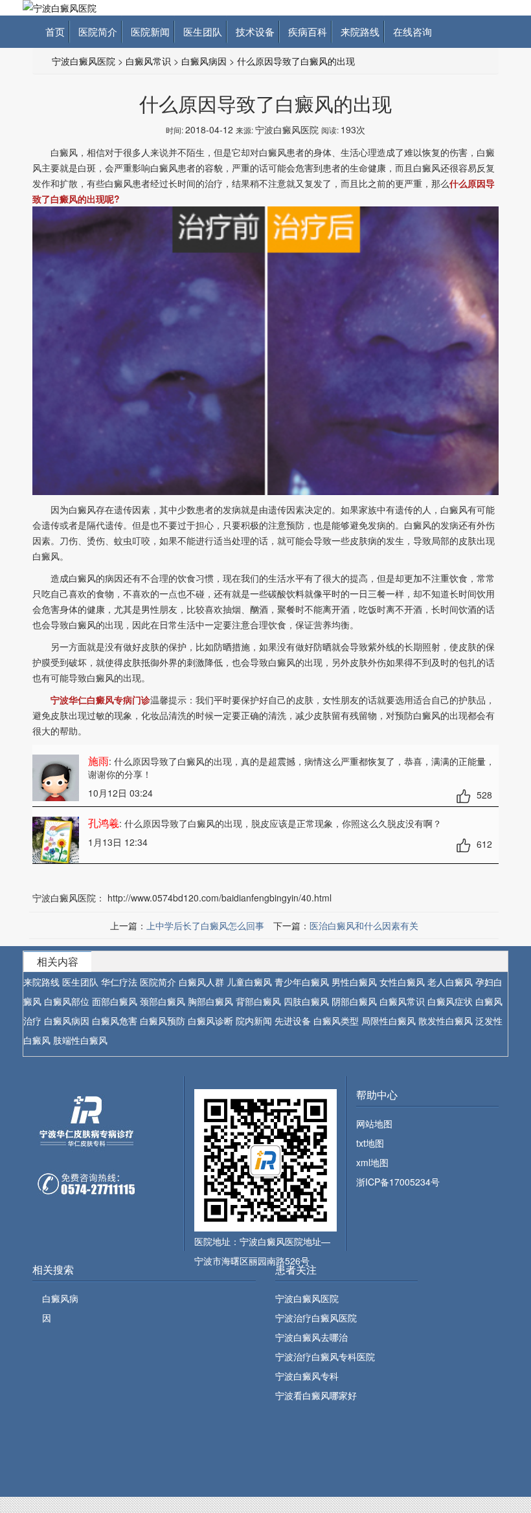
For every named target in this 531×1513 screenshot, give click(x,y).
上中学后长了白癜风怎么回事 (205, 925)
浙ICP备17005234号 (398, 1181)
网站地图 (374, 1123)
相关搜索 (53, 1269)
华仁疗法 (119, 981)
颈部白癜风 (162, 1001)
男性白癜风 (354, 981)
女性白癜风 (402, 981)
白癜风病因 (204, 60)
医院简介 (95, 31)
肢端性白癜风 (80, 1039)
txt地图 (370, 1142)
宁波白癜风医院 (83, 60)
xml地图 (372, 1162)
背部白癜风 (258, 1001)
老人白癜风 (450, 981)
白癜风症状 (450, 1001)
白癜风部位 (66, 1001)
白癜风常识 (148, 60)
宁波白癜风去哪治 (311, 1337)
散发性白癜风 (445, 1020)
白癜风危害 (114, 1020)
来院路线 (357, 31)
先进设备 (293, 1020)
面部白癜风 (114, 1001)
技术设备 (253, 31)
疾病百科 (305, 31)
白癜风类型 (336, 1020)
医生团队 (200, 31)
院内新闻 (254, 1020)
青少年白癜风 (302, 981)
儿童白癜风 (249, 981)
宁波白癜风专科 (307, 1375)
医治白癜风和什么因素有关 (364, 925)
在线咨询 (410, 31)
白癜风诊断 (210, 1020)
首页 (55, 31)
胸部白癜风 (210, 1001)
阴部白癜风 (354, 1001)
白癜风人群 (201, 981)
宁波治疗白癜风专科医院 (325, 1356)
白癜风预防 (162, 1020)
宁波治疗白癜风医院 (316, 1317)
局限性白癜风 (388, 1020)
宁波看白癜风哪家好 (316, 1395)
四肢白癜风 (306, 1001)
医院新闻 (148, 31)
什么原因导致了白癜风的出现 (296, 60)
